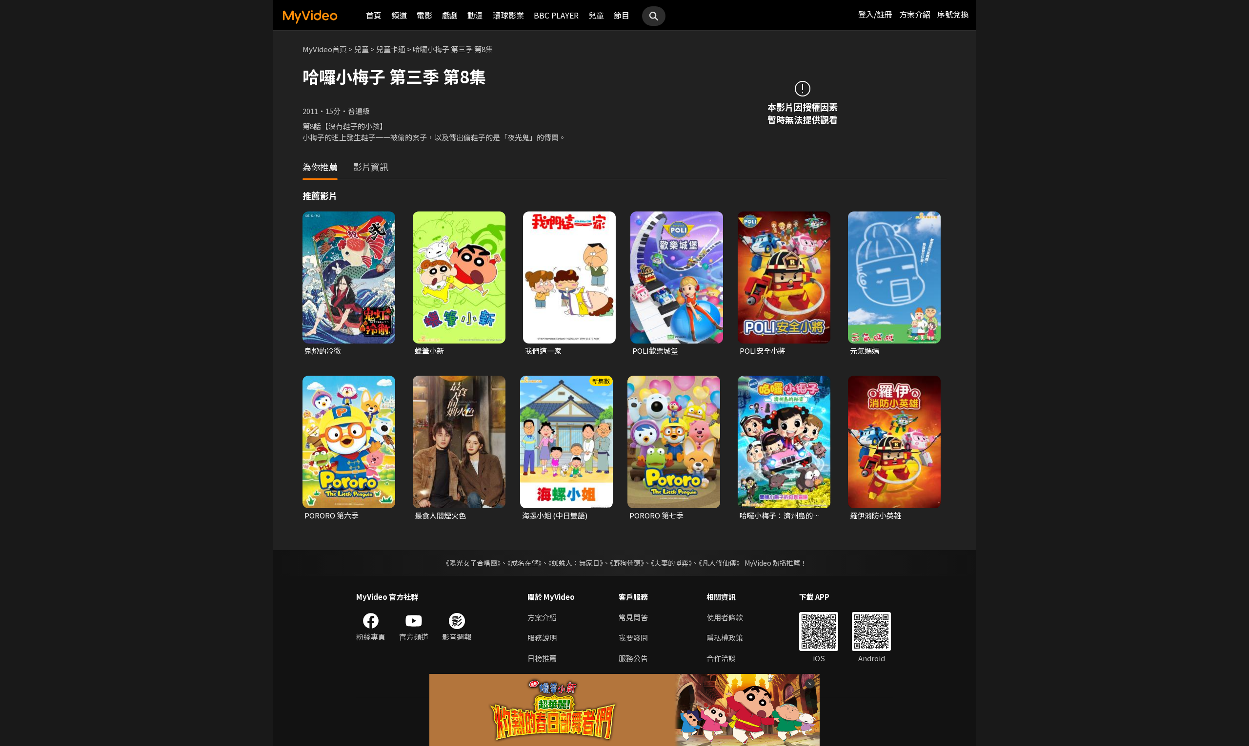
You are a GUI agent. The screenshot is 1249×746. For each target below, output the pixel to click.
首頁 (374, 15)
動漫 (475, 15)
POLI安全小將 (763, 350)
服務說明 (542, 637)
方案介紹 (914, 14)
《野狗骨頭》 (627, 563)
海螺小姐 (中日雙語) (554, 515)
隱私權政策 (724, 637)
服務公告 (633, 658)
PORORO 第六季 (331, 515)
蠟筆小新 (429, 350)
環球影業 (508, 15)
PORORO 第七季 (656, 515)
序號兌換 (952, 14)
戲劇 (450, 15)
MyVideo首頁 (324, 49)
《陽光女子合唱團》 (472, 563)
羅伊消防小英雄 (875, 515)
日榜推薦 (542, 658)
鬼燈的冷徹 (322, 350)
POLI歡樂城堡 (655, 350)
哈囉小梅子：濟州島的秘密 (780, 515)
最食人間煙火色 (440, 515)
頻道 (399, 15)
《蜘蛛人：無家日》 (575, 563)
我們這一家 (543, 350)
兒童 (596, 15)
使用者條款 (724, 617)
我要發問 (633, 637)
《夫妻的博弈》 (671, 563)
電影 (424, 15)
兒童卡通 (390, 49)
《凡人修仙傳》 (721, 563)
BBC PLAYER (556, 15)
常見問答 (633, 617)
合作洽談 (721, 658)
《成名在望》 (524, 563)
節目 (621, 15)
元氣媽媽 (864, 350)
